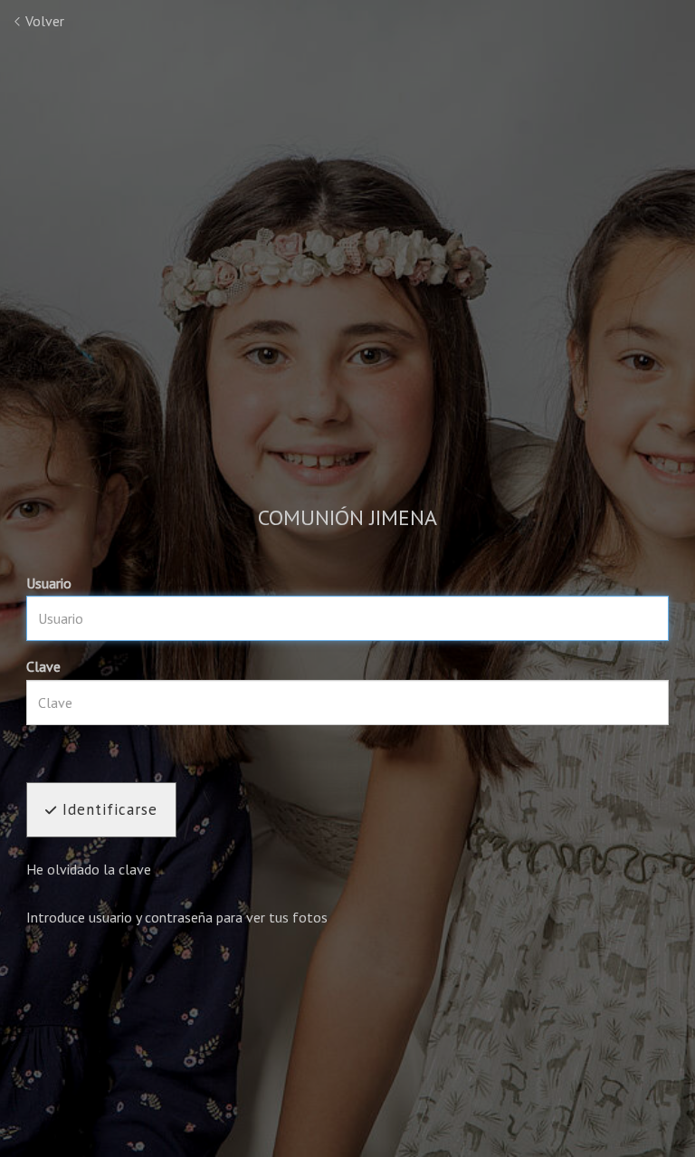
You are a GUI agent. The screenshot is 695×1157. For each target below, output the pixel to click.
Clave (43, 666)
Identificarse (107, 809)
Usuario (48, 583)
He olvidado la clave (88, 869)
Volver (43, 21)
